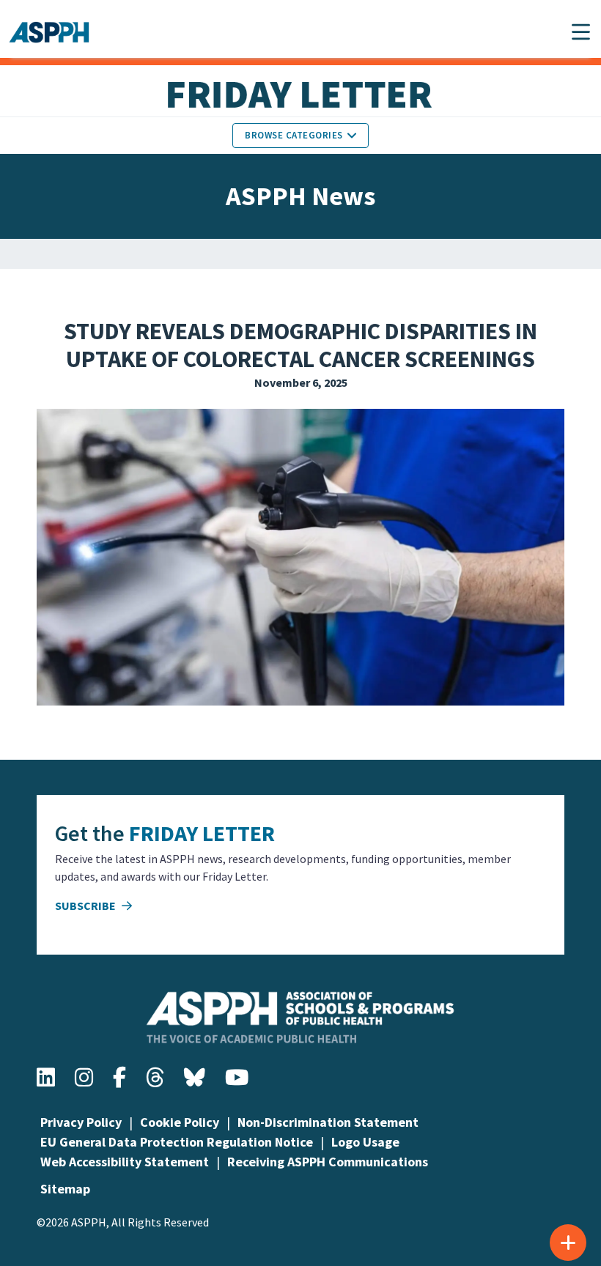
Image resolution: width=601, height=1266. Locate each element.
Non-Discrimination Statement (328, 1122)
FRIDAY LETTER (202, 833)
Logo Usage (365, 1141)
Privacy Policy (81, 1122)
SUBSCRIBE (86, 905)
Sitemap (65, 1188)
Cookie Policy (179, 1122)
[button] (581, 32)
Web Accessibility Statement (124, 1161)
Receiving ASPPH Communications (327, 1161)
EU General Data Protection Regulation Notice (176, 1141)
